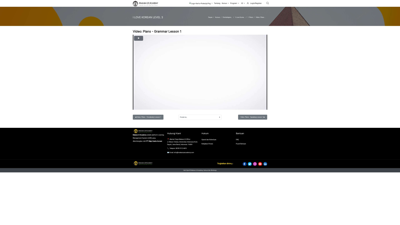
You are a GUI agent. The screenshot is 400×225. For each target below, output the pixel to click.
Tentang (217, 3)
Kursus (224, 3)
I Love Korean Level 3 (242, 17)
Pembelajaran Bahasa (230, 17)
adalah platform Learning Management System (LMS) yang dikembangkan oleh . (148, 138)
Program (233, 3)
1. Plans (250, 17)
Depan (210, 17)
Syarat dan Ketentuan (209, 140)
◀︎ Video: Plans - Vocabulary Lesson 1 (148, 117)
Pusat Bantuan (241, 144)
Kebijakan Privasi (207, 144)
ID (242, 3)
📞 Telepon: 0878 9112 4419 (177, 148)
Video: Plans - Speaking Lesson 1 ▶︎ (252, 117)
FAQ (237, 140)
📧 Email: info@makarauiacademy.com (180, 152)
